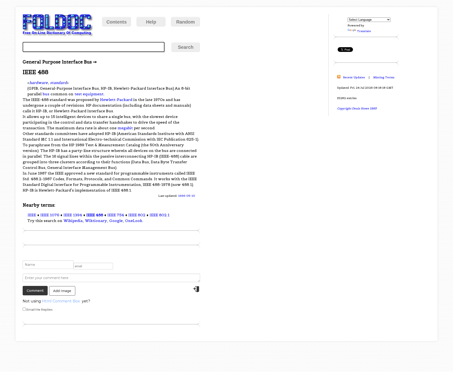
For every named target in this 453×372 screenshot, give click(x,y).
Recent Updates (354, 77)
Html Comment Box (61, 301)
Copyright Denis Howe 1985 (357, 108)
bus (46, 94)
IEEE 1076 (49, 215)
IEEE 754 (115, 215)
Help (151, 22)
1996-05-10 (186, 195)
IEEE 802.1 (159, 215)
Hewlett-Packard (116, 99)
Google (116, 220)
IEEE (32, 215)
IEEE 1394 (72, 215)
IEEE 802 (136, 215)
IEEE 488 (94, 215)
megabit (125, 127)
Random (185, 22)
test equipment (89, 94)
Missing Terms (383, 77)
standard (58, 82)
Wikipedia (73, 220)
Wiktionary (96, 220)
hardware (38, 82)
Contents (116, 22)
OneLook (133, 220)
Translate (364, 31)
